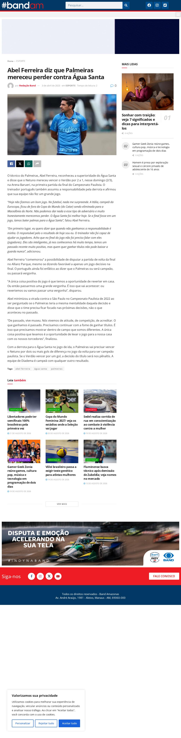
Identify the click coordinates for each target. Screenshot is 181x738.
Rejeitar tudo (46, 723)
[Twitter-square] (165, 5)
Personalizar (22, 723)
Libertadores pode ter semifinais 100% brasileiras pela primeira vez (21, 422)
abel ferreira (23, 368)
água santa (40, 368)
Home (10, 61)
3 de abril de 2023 (51, 85)
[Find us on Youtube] (58, 576)
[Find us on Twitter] (49, 576)
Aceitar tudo (69, 723)
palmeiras (57, 368)
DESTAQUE (16, 409)
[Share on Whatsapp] (29, 163)
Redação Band (27, 85)
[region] (46, 710)
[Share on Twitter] (20, 163)
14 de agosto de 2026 (58, 479)
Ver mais (62, 504)
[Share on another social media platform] (37, 163)
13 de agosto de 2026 (96, 483)
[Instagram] (157, 5)
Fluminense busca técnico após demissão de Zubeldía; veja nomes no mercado (100, 473)
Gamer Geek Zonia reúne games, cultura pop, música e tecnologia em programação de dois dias (22, 477)
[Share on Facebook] (11, 163)
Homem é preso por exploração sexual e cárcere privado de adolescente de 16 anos (150, 166)
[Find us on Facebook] (31, 576)
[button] (178, 14)
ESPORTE (20, 61)
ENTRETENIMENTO (20, 460)
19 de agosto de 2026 (96, 433)
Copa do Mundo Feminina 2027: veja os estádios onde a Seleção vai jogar (62, 422)
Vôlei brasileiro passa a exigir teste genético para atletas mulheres (61, 471)
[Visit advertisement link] (90, 36)
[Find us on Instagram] (40, 576)
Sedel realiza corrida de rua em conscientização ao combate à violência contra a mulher (100, 422)
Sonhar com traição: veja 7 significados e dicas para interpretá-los (140, 122)
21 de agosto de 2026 (20, 433)
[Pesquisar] (126, 5)
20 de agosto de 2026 (58, 433)
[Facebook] (149, 5)
